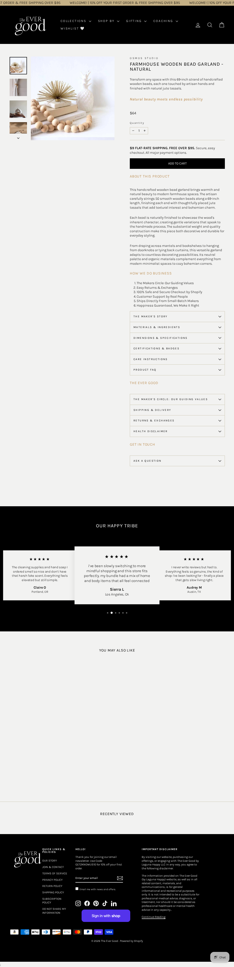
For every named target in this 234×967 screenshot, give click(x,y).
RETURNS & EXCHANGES (154, 420)
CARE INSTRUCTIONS (150, 359)
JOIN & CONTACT (53, 867)
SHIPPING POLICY (53, 892)
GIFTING (134, 21)
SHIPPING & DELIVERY (152, 410)
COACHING (163, 21)
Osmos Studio (144, 58)
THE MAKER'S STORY (150, 316)
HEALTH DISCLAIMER (150, 431)
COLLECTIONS (74, 21)
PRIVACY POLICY (52, 879)
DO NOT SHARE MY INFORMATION (54, 910)
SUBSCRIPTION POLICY (51, 900)
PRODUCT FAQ (144, 369)
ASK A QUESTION (147, 460)
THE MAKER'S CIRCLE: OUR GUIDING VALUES (170, 399)
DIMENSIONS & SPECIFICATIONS (160, 337)
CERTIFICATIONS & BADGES (156, 348)
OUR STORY (49, 860)
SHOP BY (107, 21)
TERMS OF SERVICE (54, 873)
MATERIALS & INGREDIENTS (156, 327)
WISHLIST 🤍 (73, 28)
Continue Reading (153, 917)
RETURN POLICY (52, 886)
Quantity (137, 122)
